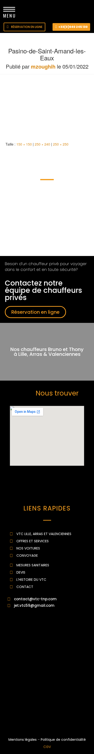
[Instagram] (41, 721)
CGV (47, 746)
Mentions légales (22, 739)
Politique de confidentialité (63, 739)
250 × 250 (60, 144)
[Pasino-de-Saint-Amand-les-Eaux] (34, 108)
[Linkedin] (28, 721)
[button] (24, 27)
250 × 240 (42, 144)
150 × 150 (24, 144)
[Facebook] (14, 721)
